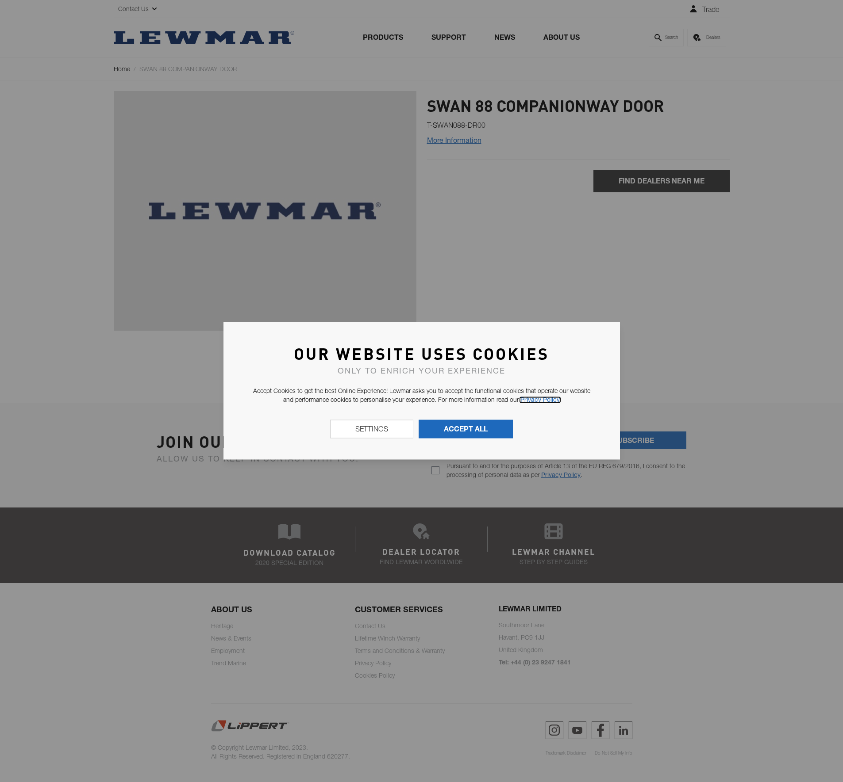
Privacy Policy (540, 399)
